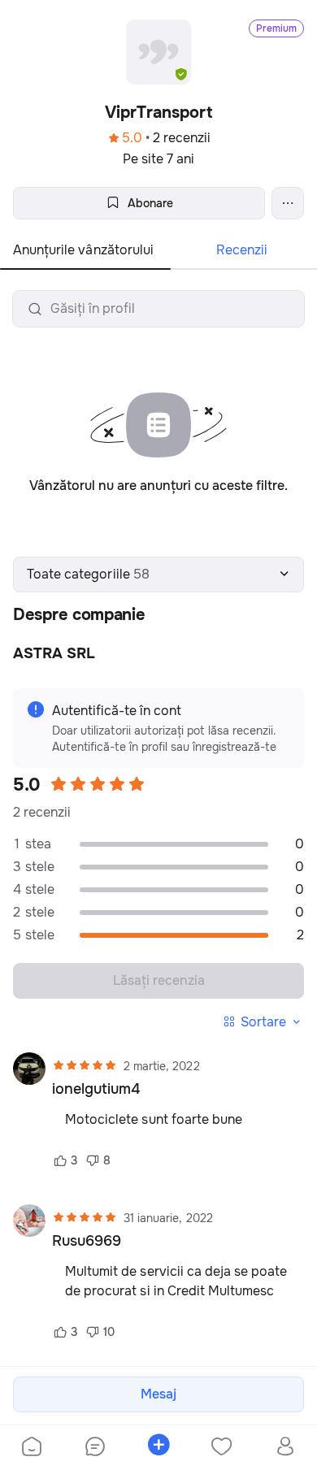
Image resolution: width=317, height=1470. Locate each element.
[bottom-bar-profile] (285, 1448)
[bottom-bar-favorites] (222, 1448)
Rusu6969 (86, 1241)
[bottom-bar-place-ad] (158, 1448)
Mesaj (158, 1394)
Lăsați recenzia (159, 980)
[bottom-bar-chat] (95, 1448)
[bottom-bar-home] (31, 1448)
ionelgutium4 (96, 1089)
